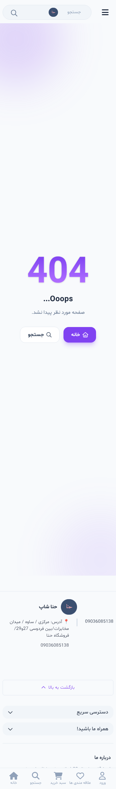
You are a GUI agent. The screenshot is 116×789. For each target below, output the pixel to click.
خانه (75, 334)
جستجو (36, 334)
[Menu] (105, 12)
